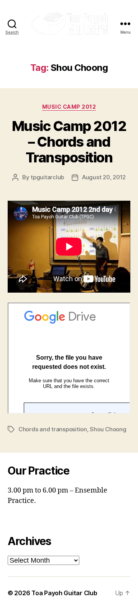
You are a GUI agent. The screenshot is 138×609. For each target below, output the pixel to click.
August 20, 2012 (104, 177)
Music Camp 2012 (69, 106)
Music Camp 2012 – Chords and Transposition (69, 142)
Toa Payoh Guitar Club (64, 593)
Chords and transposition (52, 429)
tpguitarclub (47, 177)
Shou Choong (108, 429)
